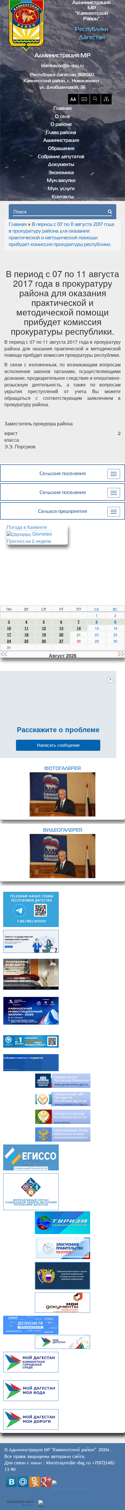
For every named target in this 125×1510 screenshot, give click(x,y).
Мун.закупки (61, 181)
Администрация (61, 141)
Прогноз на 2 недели (29, 541)
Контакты (63, 197)
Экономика (61, 173)
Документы (61, 165)
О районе (61, 125)
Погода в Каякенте (27, 527)
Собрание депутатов (61, 157)
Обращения (61, 149)
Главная (62, 109)
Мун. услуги (61, 189)
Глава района (61, 133)
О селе (62, 117)
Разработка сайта (20, 1503)
